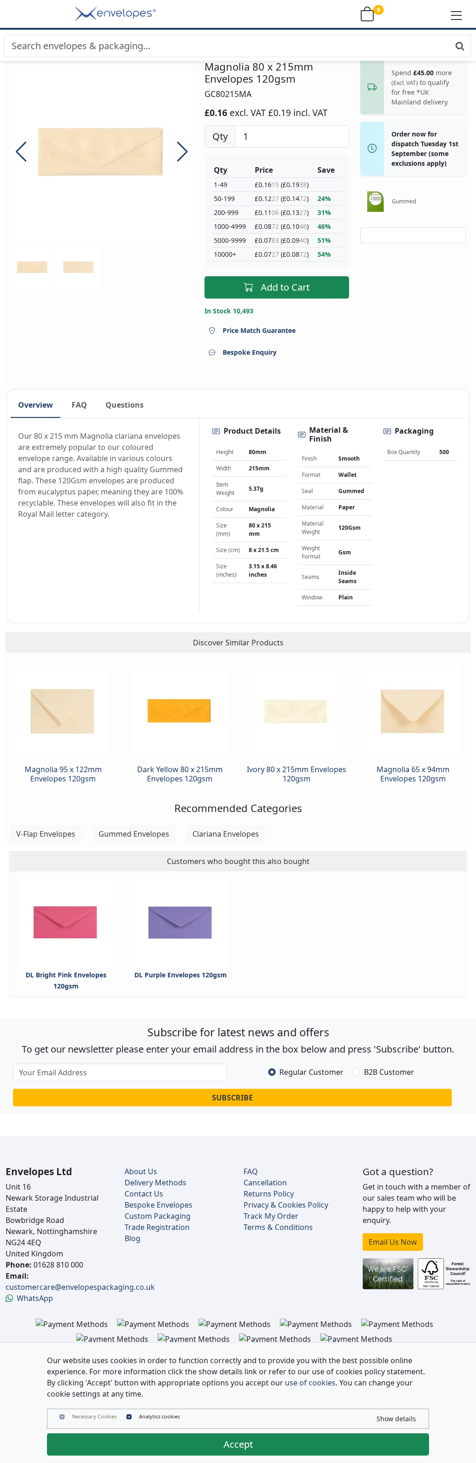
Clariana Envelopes (225, 834)
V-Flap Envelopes (45, 834)
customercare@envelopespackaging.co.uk (80, 1287)
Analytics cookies (159, 1416)
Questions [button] (125, 405)
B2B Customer (389, 1072)
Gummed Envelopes (134, 834)
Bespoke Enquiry (250, 352)
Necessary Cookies (94, 1416)
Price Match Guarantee (259, 330)
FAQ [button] (79, 405)
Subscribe (232, 1097)
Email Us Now (393, 1242)
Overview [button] (35, 405)
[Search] (460, 46)
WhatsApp (35, 1298)
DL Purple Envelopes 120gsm (180, 974)
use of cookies (310, 1383)
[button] (456, 14)
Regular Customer (311, 1072)
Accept (238, 1444)
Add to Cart (285, 287)
